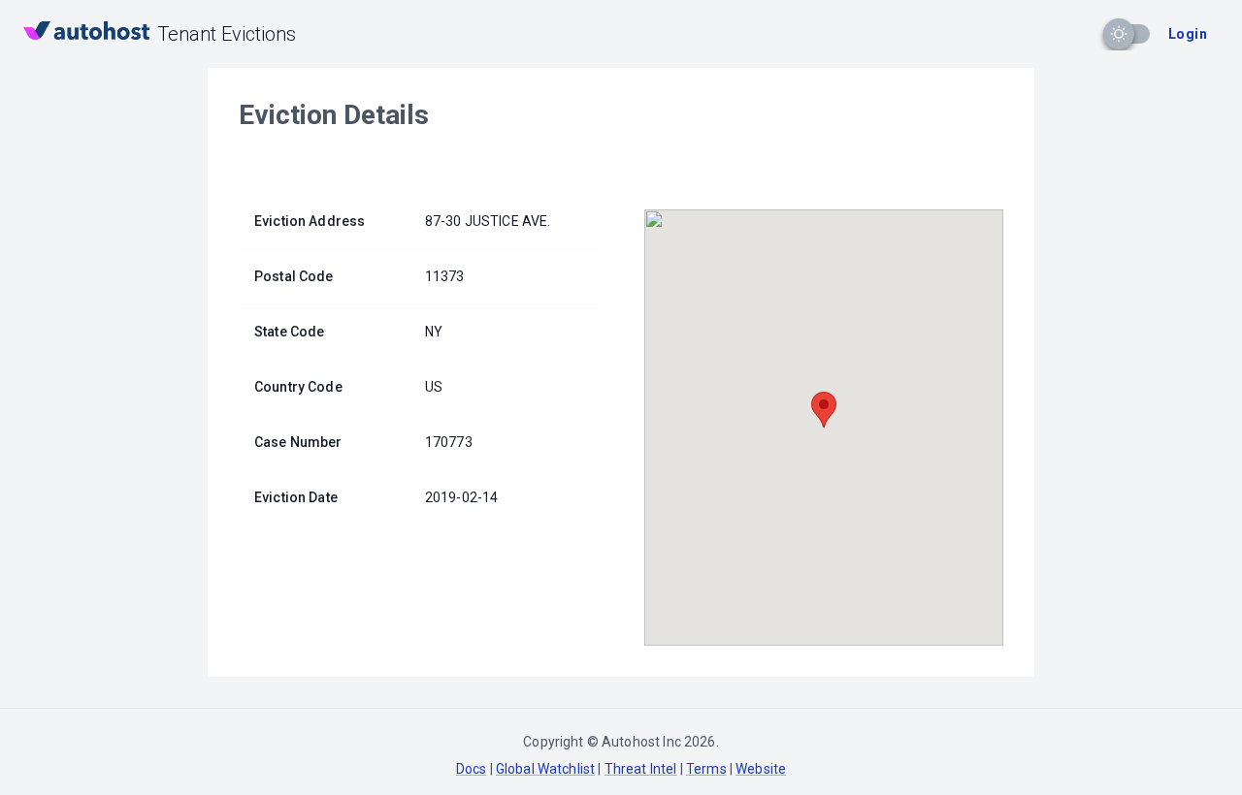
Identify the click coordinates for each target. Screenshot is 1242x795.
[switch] (1118, 33)
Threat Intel (641, 769)
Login (1187, 34)
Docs (471, 769)
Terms (706, 769)
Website (760, 769)
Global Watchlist (545, 769)
